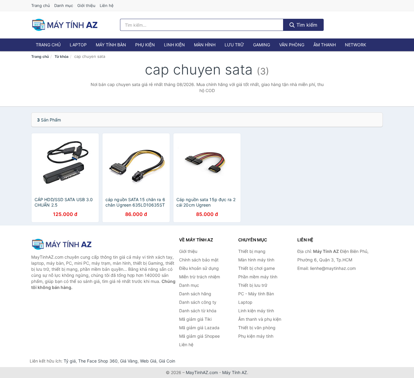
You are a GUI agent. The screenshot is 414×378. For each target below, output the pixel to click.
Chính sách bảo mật (199, 259)
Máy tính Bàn (111, 44)
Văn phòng (291, 44)
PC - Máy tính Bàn (256, 293)
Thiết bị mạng (251, 251)
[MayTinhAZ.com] (64, 24)
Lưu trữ (234, 44)
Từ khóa (61, 56)
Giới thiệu (86, 5)
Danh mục (63, 5)
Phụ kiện (145, 44)
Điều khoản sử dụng (199, 268)
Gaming (261, 44)
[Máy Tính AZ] (61, 244)
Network (355, 44)
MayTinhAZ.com (202, 372)
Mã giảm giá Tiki (195, 319)
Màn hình (204, 44)
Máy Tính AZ (234, 372)
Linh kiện (174, 44)
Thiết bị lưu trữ (252, 285)
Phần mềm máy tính (257, 276)
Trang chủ (40, 5)
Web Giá (148, 360)
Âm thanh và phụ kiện (259, 319)
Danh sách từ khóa (197, 310)
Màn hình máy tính (256, 259)
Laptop (78, 44)
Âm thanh (324, 44)
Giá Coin (167, 360)
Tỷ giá (70, 360)
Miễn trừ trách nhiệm (199, 276)
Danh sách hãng (195, 293)
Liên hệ (107, 5)
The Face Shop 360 (98, 360)
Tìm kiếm (306, 25)
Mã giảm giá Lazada (199, 327)
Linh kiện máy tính (256, 310)
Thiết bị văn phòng (256, 327)
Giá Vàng (129, 360)
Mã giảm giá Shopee (199, 336)
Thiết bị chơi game (256, 268)
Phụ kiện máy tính (255, 336)
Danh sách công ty (197, 302)
